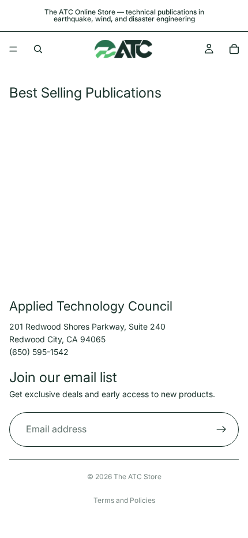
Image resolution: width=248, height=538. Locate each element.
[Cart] (234, 49)
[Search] (38, 49)
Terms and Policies (124, 500)
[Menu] (13, 49)
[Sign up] (221, 429)
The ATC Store (137, 476)
